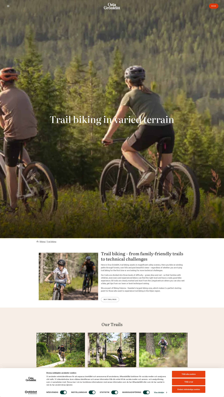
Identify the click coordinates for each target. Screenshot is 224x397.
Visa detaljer (159, 392)
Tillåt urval (188, 382)
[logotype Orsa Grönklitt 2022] (112, 6)
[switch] (92, 392)
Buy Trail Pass (110, 299)
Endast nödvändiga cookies (188, 389)
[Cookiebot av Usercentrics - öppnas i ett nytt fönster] (31, 392)
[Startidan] (37, 241)
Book (213, 6)
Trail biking (51, 241)
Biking (42, 241)
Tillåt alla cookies (189, 374)
